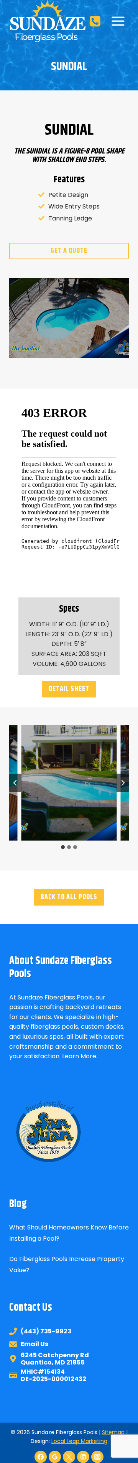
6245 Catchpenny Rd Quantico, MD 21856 (55, 1359)
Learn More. (79, 1056)
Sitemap (113, 1432)
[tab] (63, 847)
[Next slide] (123, 783)
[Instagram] (97, 1457)
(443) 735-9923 (46, 1331)
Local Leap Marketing (79, 1441)
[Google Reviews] (55, 1457)
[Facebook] (40, 1457)
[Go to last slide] (15, 783)
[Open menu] (118, 21)
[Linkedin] (83, 1457)
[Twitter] (69, 1457)
